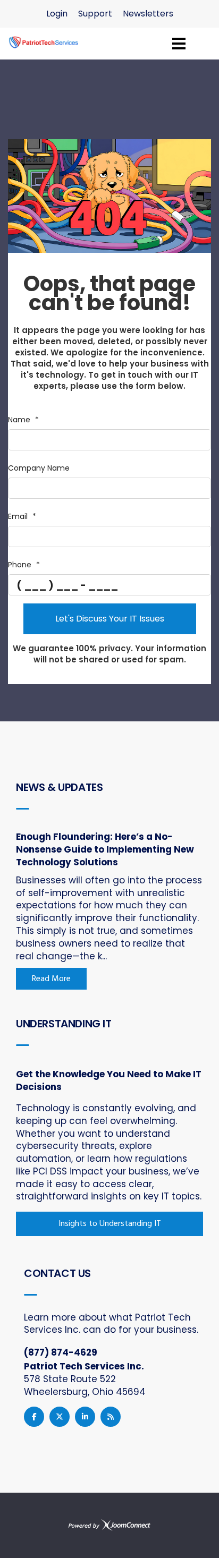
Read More (51, 979)
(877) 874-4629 (60, 1352)
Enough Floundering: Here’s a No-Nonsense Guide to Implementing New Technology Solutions (105, 849)
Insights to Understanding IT (109, 1224)
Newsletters (148, 13)
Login (57, 13)
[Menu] (179, 43)
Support (95, 13)
